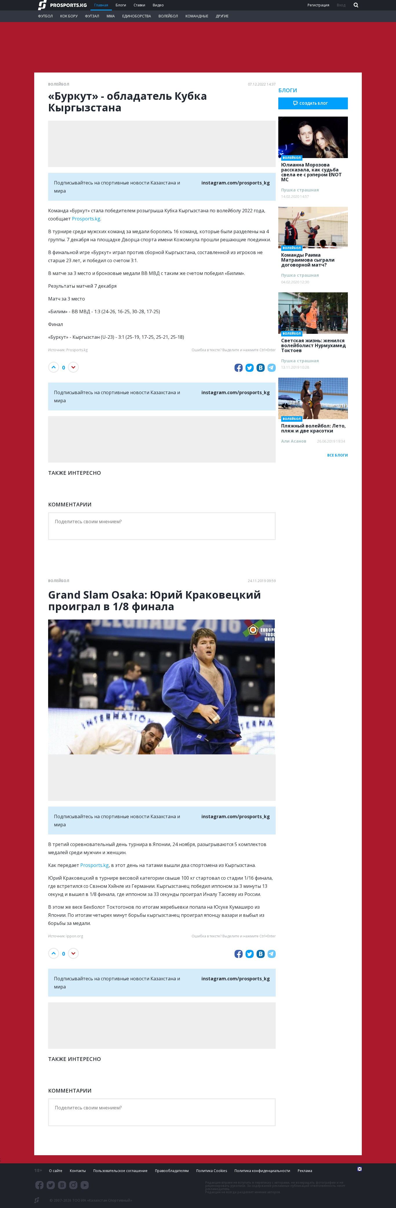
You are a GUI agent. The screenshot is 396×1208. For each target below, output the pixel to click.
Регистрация (318, 5)
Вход (341, 5)
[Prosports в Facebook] (39, 1185)
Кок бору (68, 16)
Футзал (92, 16)
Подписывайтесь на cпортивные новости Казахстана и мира (162, 187)
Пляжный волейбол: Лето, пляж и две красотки (313, 426)
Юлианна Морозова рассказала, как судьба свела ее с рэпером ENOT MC (311, 170)
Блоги (121, 5)
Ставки (139, 5)
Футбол (45, 16)
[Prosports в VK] (62, 1185)
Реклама (305, 1170)
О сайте (55, 1170)
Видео (158, 5)
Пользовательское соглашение (120, 1170)
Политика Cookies (211, 1170)
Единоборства (136, 16)
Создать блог (313, 103)
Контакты (78, 1170)
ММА (111, 16)
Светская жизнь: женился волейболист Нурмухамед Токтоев (313, 344)
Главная (101, 5)
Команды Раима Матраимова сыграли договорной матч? (308, 258)
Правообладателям (172, 1170)
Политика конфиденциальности (262, 1170)
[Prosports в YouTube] (85, 1185)
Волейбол (168, 16)
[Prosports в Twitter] (51, 1185)
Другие (222, 16)
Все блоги (337, 455)
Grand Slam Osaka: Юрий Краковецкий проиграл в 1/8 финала (154, 600)
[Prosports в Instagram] (73, 1185)
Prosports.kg (86, 218)
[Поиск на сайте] (355, 5)
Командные (197, 16)
